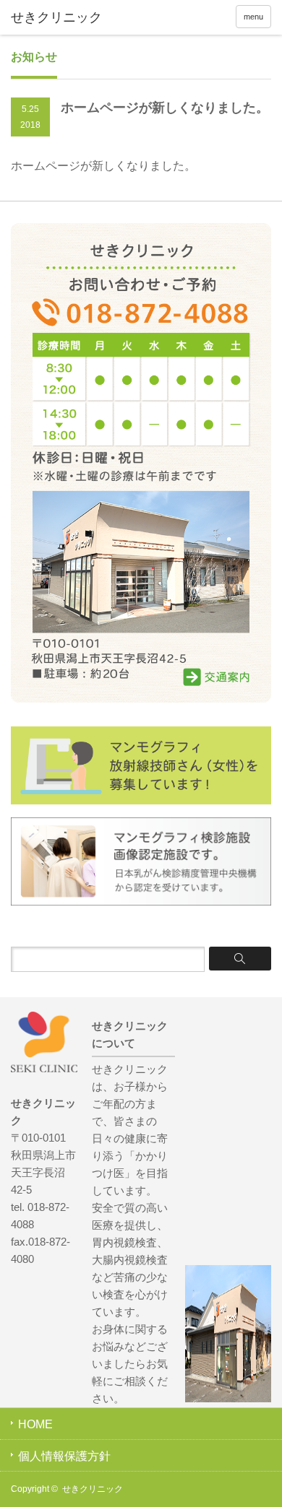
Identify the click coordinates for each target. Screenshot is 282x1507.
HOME (35, 1424)
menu (253, 16)
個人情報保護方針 (64, 1456)
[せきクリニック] (67, 18)
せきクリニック (92, 1489)
